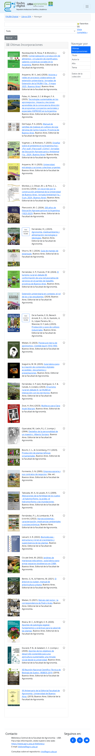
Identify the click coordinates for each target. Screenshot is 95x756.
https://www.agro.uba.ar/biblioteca (27, 743)
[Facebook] (73, 740)
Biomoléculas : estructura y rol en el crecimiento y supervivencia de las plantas (38, 540)
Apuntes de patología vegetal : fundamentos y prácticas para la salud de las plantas (41, 628)
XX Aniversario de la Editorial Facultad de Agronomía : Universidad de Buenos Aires (41, 693)
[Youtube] (87, 740)
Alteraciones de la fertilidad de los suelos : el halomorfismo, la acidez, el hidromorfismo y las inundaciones (41, 498)
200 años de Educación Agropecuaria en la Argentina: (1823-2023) (41, 210)
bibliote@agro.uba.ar (28, 746)
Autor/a (75, 59)
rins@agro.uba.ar (49, 751)
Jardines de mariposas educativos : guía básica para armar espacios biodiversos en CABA (40, 560)
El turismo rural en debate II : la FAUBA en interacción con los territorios (39, 390)
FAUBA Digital (12, 16)
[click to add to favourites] (64, 52)
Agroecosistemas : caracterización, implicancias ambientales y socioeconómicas (41, 521)
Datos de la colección (77, 75)
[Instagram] (80, 740)
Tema (74, 67)
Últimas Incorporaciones (79, 50)
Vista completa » (82, 31)
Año (74, 63)
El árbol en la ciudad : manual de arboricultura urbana (39, 581)
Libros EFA (26, 16)
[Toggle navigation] (87, 6)
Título (74, 55)
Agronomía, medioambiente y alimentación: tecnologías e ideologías (45, 235)
